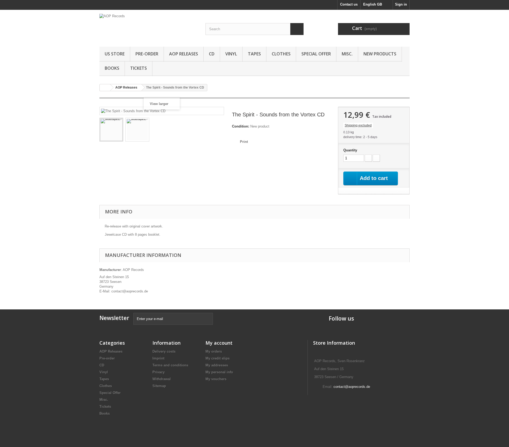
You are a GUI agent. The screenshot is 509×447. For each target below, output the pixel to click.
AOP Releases (183, 54)
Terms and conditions (170, 365)
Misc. (347, 54)
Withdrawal (161, 379)
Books (112, 68)
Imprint (158, 358)
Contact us (349, 4)
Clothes (281, 54)
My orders (213, 351)
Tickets (138, 68)
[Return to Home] (105, 87)
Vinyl (231, 54)
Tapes (254, 54)
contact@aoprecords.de (352, 387)
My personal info (219, 372)
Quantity (350, 150)
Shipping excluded (358, 125)
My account (218, 343)
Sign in (401, 4)
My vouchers (215, 379)
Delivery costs (163, 351)
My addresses (216, 365)
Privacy (158, 372)
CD (211, 54)
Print (244, 142)
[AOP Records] (148, 27)
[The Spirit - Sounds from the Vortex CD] (111, 129)
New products (379, 54)
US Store (115, 54)
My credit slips (217, 358)
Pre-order (146, 54)
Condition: (240, 126)
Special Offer (316, 54)
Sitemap (159, 386)
